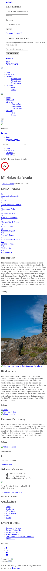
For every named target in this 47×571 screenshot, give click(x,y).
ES (18, 64)
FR (13, 64)
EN (9, 62)
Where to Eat (11, 513)
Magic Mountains (12, 534)
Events (8, 518)
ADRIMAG (10, 539)
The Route (10, 150)
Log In (10, 58)
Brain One (16, 568)
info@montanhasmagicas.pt (11, 492)
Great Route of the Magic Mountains (20, 537)
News (8, 515)
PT (9, 64)
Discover (9, 153)
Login (10, 2)
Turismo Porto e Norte (14, 530)
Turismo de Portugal (13, 528)
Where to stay (11, 511)
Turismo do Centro (13, 532)
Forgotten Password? (14, 33)
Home (8, 148)
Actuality (9, 155)
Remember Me (14, 25)
